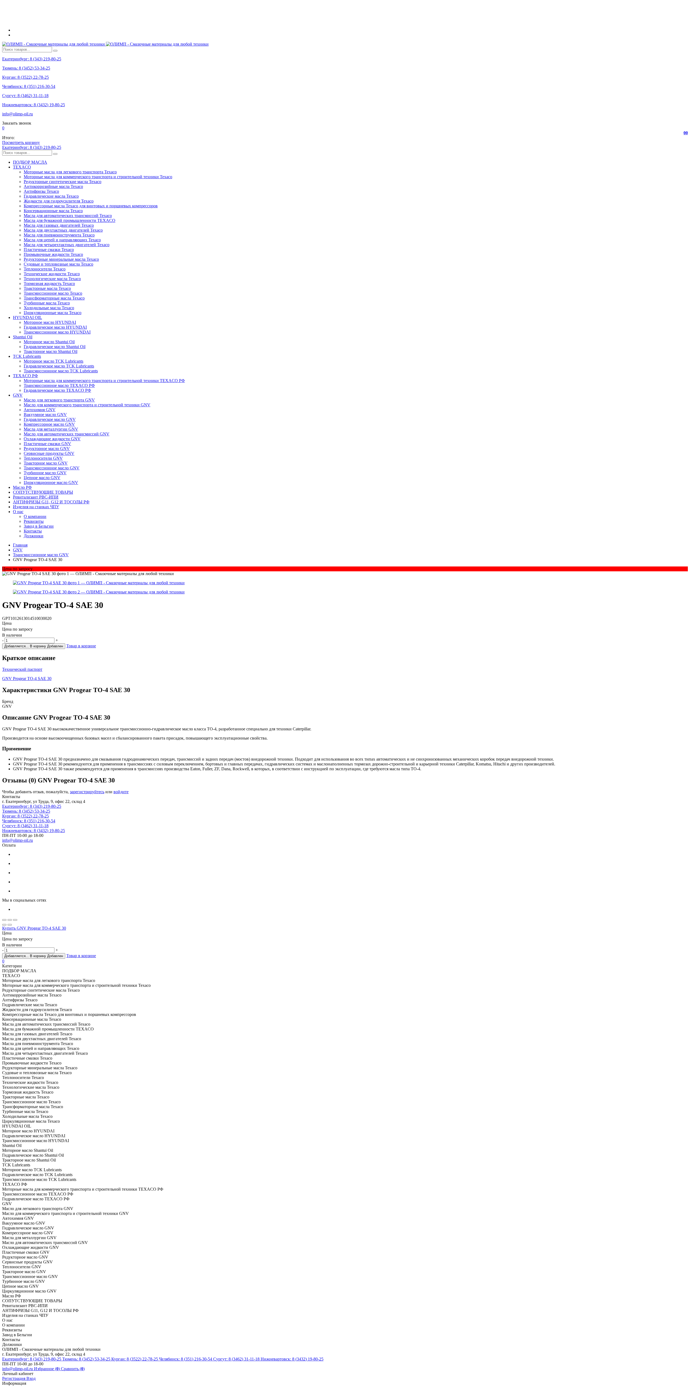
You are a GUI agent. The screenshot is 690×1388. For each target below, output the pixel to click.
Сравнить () (73, 1368)
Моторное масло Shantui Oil (49, 341)
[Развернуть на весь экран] (10, 920)
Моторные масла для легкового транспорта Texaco (70, 172)
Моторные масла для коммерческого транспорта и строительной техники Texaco (98, 176)
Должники (33, 536)
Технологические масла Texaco (52, 278)
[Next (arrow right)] (10, 925)
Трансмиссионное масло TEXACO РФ (59, 385)
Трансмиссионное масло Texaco (53, 293)
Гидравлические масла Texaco (51, 196)
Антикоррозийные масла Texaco (53, 186)
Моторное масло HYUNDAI (50, 322)
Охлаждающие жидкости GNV (52, 439)
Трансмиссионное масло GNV (52, 468)
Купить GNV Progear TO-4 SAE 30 (34, 928)
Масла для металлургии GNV (51, 429)
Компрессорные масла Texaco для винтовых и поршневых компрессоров (91, 206)
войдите (121, 791)
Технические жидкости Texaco (52, 274)
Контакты (33, 531)
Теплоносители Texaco (44, 269)
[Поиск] (55, 50)
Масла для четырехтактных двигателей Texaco (66, 244)
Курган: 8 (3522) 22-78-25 (25, 77)
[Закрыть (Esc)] (4, 920)
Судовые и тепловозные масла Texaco (58, 264)
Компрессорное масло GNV (49, 424)
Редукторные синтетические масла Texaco (62, 181)
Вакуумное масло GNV (45, 414)
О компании (35, 516)
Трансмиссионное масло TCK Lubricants (61, 371)
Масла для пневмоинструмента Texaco (59, 235)
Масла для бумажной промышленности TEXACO (69, 220)
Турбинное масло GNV (45, 472)
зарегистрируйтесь (87, 791)
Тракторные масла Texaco (47, 288)
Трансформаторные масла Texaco (54, 298)
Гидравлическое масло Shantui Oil (54, 346)
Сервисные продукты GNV (49, 453)
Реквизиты (34, 521)
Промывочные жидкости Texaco (53, 254)
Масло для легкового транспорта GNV (59, 400)
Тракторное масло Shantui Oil (50, 351)
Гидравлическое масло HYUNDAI (55, 327)
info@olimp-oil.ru (17, 114)
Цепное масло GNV (42, 477)
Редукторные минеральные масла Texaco (61, 259)
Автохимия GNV (40, 409)
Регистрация (14, 1378)
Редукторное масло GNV (47, 448)
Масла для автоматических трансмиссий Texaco (68, 215)
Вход (31, 1378)
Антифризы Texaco (41, 191)
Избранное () (47, 1368)
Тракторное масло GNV (46, 463)
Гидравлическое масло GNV (50, 419)
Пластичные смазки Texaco (49, 249)
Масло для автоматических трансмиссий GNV (66, 434)
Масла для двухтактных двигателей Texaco (63, 230)
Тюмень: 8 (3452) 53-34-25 (26, 68)
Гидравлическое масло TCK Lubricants (59, 366)
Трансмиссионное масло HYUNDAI (57, 332)
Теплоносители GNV (43, 458)
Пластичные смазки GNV (47, 443)
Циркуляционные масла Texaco (52, 312)
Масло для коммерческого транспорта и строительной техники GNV (87, 405)
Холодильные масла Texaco (49, 307)
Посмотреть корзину (21, 142)
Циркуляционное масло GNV (51, 482)
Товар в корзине (81, 646)
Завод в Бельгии (39, 526)
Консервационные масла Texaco (53, 210)
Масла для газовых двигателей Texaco (59, 225)
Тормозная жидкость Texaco (49, 283)
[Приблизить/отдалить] (15, 920)
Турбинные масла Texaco (47, 303)
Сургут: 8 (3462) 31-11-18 (25, 95)
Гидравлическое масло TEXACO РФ (57, 390)
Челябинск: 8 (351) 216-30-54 (28, 86)
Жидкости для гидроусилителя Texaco (59, 201)
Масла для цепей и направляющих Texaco (62, 240)
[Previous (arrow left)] (4, 925)
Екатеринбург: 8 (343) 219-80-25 (31, 59)
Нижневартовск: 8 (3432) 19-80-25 (33, 104)
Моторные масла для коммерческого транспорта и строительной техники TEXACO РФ (104, 380)
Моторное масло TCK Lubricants (53, 361)
